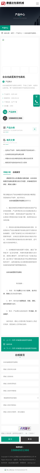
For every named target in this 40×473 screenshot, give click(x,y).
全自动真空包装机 (30, 33)
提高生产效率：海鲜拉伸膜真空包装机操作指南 (21, 150)
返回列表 (9, 344)
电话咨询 (36, 104)
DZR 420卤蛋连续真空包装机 (22, 340)
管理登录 (23, 463)
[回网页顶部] (36, 97)
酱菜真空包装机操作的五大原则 (16, 162)
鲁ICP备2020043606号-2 (27, 460)
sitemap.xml (31, 463)
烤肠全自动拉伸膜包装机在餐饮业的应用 (19, 158)
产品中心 (5, 28)
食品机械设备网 (13, 463)
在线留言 (16, 172)
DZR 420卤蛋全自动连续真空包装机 (24, 348)
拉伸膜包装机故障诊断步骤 (14, 154)
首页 (12, 33)
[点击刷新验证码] (25, 429)
